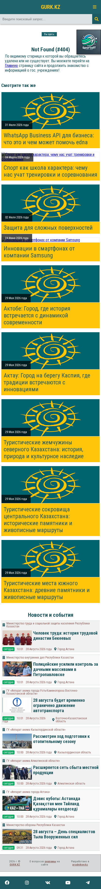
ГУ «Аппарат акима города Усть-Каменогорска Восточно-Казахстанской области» (42, 692)
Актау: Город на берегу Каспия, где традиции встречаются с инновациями (47, 382)
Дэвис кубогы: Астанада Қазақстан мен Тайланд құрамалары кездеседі (56, 803)
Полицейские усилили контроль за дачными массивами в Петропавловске (65, 669)
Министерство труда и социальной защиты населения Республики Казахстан (48, 625)
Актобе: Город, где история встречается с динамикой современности (37, 315)
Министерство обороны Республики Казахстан (35, 825)
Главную (11, 65)
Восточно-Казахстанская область (71, 720)
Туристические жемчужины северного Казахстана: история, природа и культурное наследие (44, 449)
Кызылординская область (74, 752)
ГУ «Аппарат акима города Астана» (28, 791)
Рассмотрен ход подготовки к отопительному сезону (61, 739)
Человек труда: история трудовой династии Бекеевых (65, 635)
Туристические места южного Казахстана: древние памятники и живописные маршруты (47, 590)
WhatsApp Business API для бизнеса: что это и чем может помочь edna (49, 139)
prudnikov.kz (80, 864)
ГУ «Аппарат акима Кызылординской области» (35, 729)
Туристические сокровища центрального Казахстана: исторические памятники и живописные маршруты (38, 520)
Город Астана (66, 649)
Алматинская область (71, 783)
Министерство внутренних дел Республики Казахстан (40, 657)
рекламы (50, 861)
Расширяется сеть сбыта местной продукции (66, 770)
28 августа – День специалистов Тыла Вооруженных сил (64, 834)
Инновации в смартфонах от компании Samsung (39, 252)
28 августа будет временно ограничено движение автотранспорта (59, 705)
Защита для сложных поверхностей (48, 227)
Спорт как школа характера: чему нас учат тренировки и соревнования (50, 171)
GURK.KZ (50, 7)
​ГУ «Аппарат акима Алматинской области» (33, 760)
